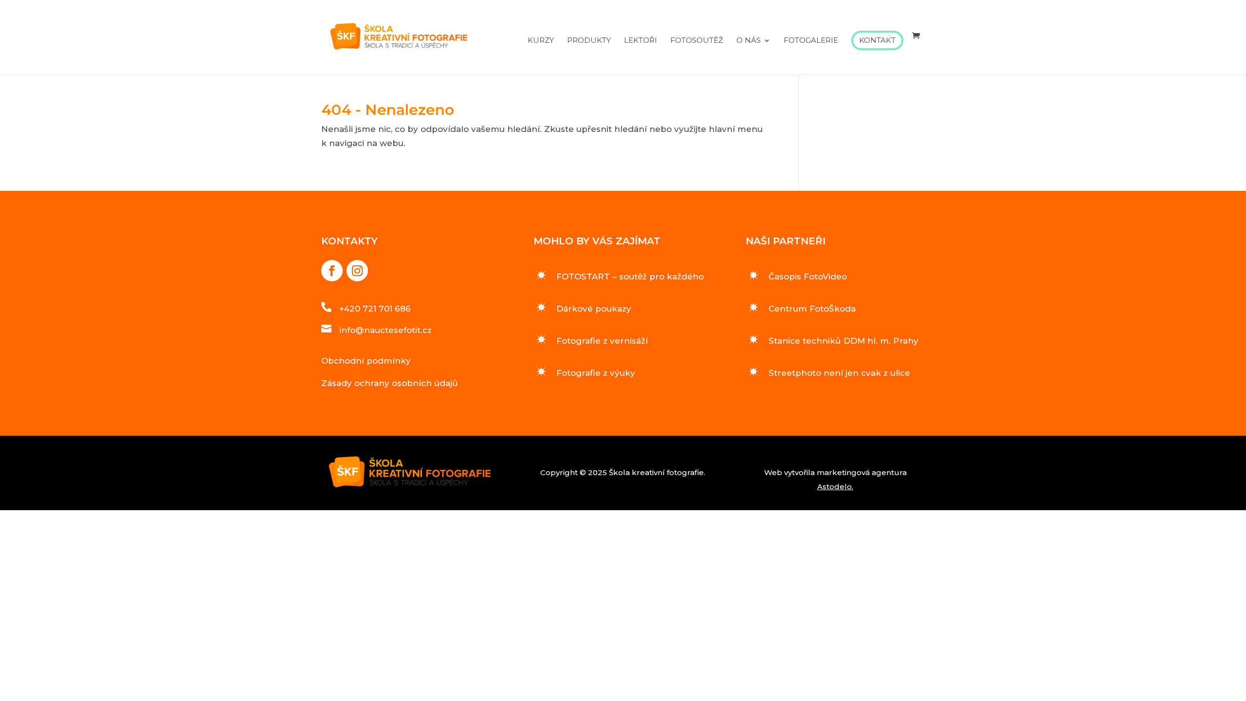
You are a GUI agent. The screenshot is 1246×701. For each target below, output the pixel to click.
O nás (748, 41)
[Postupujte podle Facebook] (332, 270)
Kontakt (877, 40)
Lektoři (640, 41)
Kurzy (541, 41)
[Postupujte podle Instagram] (357, 270)
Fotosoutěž (696, 41)
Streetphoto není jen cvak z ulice (839, 373)
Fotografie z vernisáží (602, 341)
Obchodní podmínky (366, 361)
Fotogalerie (811, 41)
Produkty (589, 41)
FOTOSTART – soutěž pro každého (630, 276)
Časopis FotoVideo (808, 276)
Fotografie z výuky (595, 373)
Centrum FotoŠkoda (812, 309)
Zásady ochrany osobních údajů (389, 383)
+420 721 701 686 (375, 309)
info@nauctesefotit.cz (385, 330)
